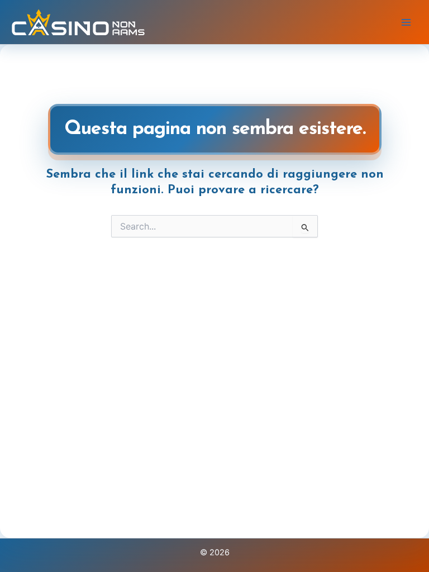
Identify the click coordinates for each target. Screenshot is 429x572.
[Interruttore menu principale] (406, 22)
